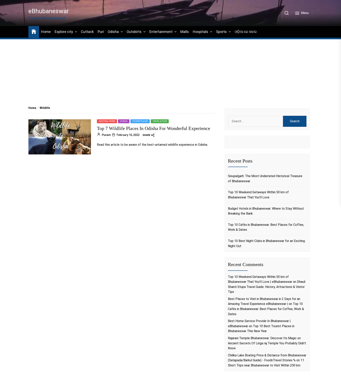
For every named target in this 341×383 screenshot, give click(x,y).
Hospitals (200, 32)
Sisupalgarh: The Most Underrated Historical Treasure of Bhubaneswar (265, 178)
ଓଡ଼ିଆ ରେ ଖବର (246, 32)
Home (46, 32)
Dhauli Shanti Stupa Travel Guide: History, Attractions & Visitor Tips (266, 287)
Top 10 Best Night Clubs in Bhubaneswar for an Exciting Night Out (266, 243)
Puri (101, 32)
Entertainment (160, 32)
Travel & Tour (160, 121)
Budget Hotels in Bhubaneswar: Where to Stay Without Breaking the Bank (266, 211)
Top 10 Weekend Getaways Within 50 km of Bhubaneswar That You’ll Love (258, 194)
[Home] (33, 31)
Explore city (64, 32)
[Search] (286, 13)
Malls (184, 32)
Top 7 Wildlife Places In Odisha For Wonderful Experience (153, 128)
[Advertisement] (170, 67)
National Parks (107, 121)
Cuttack (87, 32)
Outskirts (134, 32)
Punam (106, 134)
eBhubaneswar (48, 11)
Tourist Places (140, 121)
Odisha (113, 32)
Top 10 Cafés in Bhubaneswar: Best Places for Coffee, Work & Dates (266, 227)
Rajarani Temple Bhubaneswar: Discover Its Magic (262, 338)
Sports (221, 32)
